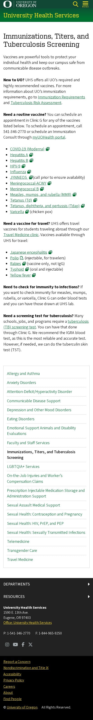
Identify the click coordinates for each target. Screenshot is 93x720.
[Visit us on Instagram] (7, 645)
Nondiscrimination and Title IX (26, 667)
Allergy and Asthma (23, 373)
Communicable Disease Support (33, 401)
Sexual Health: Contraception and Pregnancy (44, 514)
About (8, 692)
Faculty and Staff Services (28, 443)
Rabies (15, 264)
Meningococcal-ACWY (28, 183)
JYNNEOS (19, 177)
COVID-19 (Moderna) (27, 149)
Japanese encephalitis (28, 252)
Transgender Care (22, 550)
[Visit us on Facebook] (23, 645)
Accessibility (12, 674)
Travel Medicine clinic (21, 235)
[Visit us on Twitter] (30, 645)
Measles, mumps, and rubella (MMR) (40, 194)
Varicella (17, 212)
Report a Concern (16, 661)
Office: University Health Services (27, 622)
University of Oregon (22, 707)
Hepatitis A (19, 155)
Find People (12, 699)
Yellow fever (20, 275)
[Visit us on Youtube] (15, 645)
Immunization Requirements (61, 97)
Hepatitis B (19, 160)
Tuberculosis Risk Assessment (36, 103)
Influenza (18, 172)
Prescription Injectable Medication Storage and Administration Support (46, 493)
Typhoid (17, 269)
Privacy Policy (13, 680)
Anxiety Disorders (21, 383)
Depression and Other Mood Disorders (39, 410)
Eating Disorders (21, 419)
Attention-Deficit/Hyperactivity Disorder (39, 392)
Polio (14, 258)
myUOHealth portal (49, 137)
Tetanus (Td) (21, 200)
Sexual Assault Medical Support (33, 505)
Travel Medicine (20, 559)
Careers (9, 686)
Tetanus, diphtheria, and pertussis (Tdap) (45, 206)
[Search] (75, 4)
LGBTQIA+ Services (23, 466)
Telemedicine (18, 541)
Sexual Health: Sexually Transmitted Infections (46, 532)
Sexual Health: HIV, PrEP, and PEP (35, 523)
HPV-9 (15, 166)
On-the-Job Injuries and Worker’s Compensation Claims (35, 478)
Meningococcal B (24, 189)
